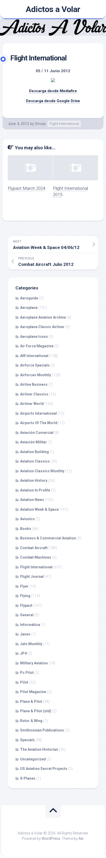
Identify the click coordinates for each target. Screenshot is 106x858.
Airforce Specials (35, 365)
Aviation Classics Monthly (42, 471)
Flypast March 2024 (26, 188)
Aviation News (32, 500)
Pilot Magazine (33, 692)
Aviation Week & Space (39, 509)
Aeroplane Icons (34, 336)
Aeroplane (29, 308)
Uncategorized (33, 759)
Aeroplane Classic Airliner (42, 327)
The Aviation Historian (39, 749)
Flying (25, 596)
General (26, 615)
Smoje (40, 123)
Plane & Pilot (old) (35, 711)
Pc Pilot (27, 673)
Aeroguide (29, 298)
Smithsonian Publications (42, 730)
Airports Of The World (38, 423)
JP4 (23, 653)
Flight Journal (32, 576)
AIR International (34, 356)
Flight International (64, 124)
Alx (80, 838)
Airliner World (32, 404)
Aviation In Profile (35, 490)
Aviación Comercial (37, 433)
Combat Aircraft (34, 548)
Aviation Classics (35, 461)
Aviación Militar (33, 442)
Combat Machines (35, 557)
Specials (27, 740)
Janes (25, 634)
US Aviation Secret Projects (43, 769)
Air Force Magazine (37, 346)
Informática (30, 625)
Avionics (27, 519)
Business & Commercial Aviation (48, 538)
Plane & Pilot (31, 701)
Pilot (24, 682)
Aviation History (33, 480)
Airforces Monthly (35, 375)
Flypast (26, 605)
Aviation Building (34, 452)
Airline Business (34, 384)
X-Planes (28, 778)
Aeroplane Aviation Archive (43, 317)
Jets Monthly (31, 644)
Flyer (24, 586)
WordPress (51, 838)
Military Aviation (34, 663)
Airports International (38, 413)
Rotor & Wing (31, 721)
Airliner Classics (34, 394)
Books (25, 529)
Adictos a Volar (53, 9)
